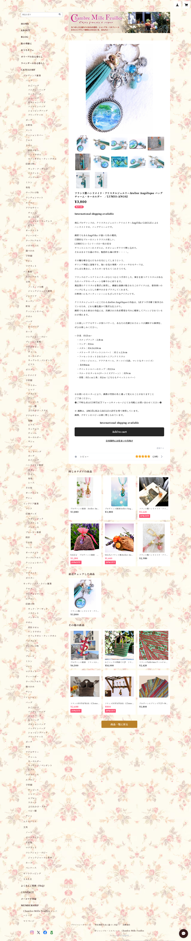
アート (29, 567)
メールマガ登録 (28, 899)
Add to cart (119, 431)
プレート (30, 656)
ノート (29, 832)
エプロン (30, 202)
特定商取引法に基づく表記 (106, 925)
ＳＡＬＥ (27, 879)
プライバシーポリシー (80, 925)
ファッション (30, 697)
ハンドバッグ (34, 451)
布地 (28, 187)
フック (29, 508)
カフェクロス (32, 276)
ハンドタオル (34, 154)
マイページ (28, 921)
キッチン (30, 301)
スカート (32, 393)
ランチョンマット (34, 197)
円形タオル (33, 150)
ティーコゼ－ (32, 235)
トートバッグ (34, 94)
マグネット (31, 266)
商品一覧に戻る (119, 724)
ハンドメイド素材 (34, 465)
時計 (28, 537)
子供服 (29, 256)
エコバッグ (33, 98)
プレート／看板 (33, 341)
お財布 (29, 125)
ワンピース (33, 402)
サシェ (29, 261)
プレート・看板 (33, 532)
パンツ (31, 398)
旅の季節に (26, 43)
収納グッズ (31, 513)
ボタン (31, 470)
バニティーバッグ (36, 90)
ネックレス (33, 429)
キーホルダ (33, 217)
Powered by (116, 935)
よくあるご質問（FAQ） (33, 885)
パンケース (33, 177)
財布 (28, 306)
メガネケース (32, 245)
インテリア (31, 296)
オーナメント (32, 230)
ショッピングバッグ (38, 110)
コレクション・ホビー (37, 336)
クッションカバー (34, 135)
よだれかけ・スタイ (38, 410)
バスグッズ (31, 641)
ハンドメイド (30, 375)
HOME (25, 24)
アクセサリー (32, 207)
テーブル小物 (32, 192)
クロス (29, 140)
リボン (31, 474)
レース (31, 482)
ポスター (30, 369)
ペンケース (31, 868)
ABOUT (25, 30)
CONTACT (27, 892)
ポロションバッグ (37, 102)
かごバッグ (33, 85)
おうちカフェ (27, 50)
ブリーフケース (35, 115)
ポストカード (32, 837)
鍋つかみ (30, 250)
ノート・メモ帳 (36, 287)
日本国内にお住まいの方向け (119, 440)
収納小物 (30, 164)
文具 (28, 281)
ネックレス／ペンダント (40, 765)
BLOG (24, 37)
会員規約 (126, 925)
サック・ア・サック (38, 169)
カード (29, 331)
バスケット (33, 173)
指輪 (30, 420)
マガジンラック (36, 519)
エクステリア (30, 821)
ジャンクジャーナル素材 (40, 291)
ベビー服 (32, 406)
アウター (32, 385)
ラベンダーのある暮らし (33, 63)
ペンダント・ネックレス (40, 221)
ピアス (31, 225)
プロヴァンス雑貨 (32, 75)
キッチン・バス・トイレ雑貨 (37, 583)
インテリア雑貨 (31, 503)
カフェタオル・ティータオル (42, 158)
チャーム (32, 213)
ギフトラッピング (32, 873)
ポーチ (29, 120)
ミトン (29, 182)
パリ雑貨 (27, 271)
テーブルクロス (33, 240)
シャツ (31, 389)
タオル (29, 145)
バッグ (29, 80)
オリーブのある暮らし (32, 56)
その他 (29, 487)
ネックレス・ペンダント (40, 360)
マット (29, 130)
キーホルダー (34, 356)
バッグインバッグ (36, 106)
